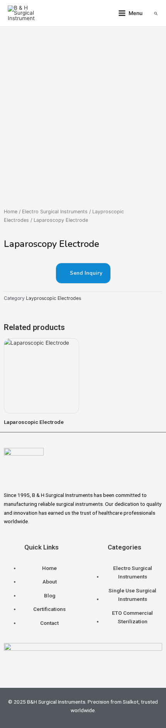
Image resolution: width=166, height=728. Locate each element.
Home (10, 211)
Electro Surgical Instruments (55, 211)
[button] (156, 13)
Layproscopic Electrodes (53, 298)
